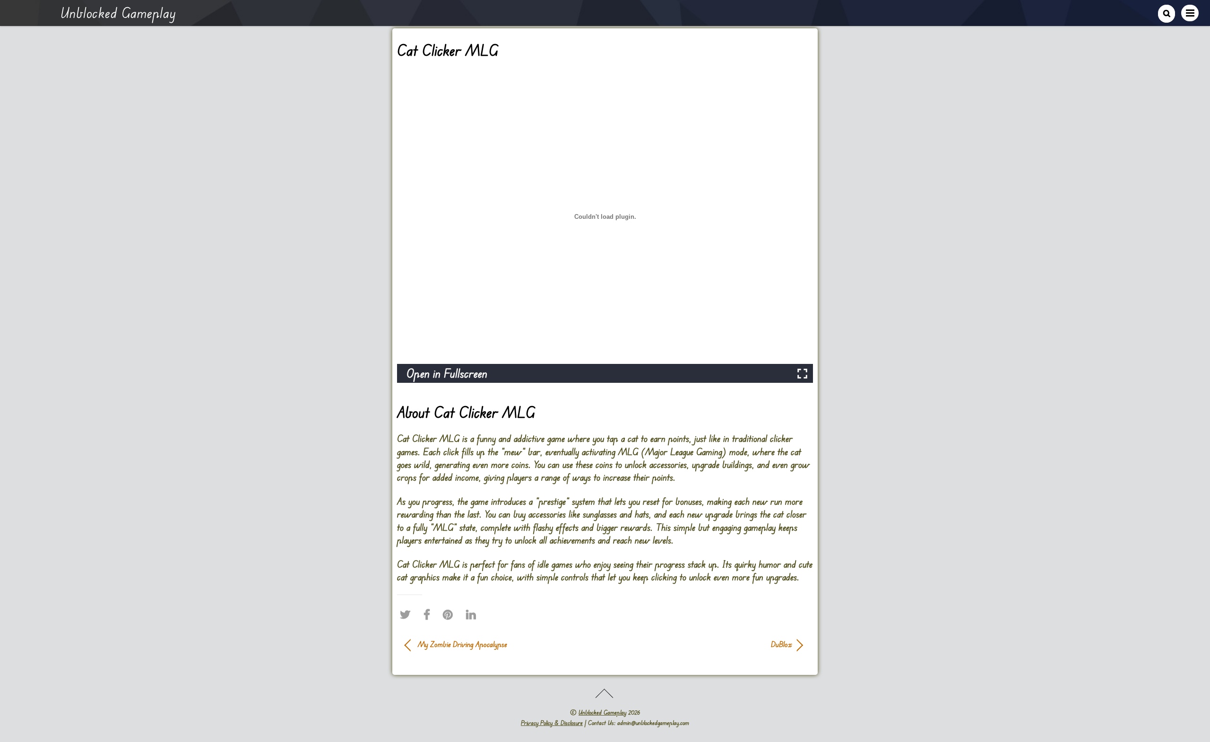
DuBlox (704, 644)
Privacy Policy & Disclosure (552, 722)
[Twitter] (407, 614)
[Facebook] (429, 614)
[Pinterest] (450, 614)
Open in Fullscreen (446, 373)
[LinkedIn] (473, 614)
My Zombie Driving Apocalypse (462, 644)
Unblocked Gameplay (602, 712)
